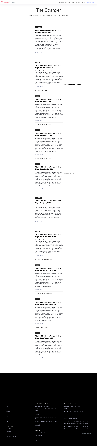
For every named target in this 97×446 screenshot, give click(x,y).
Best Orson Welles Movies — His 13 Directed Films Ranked (48, 31)
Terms (7, 418)
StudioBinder (38, 327)
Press (7, 416)
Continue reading (39, 52)
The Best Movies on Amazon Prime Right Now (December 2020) (48, 235)
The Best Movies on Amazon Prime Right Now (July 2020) (48, 100)
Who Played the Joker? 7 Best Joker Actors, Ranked (76, 423)
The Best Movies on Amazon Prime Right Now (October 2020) (48, 168)
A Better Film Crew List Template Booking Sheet (46, 421)
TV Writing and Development (70, 408)
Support (7, 408)
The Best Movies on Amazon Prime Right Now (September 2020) (48, 303)
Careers (7, 433)
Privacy (7, 421)
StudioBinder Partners (11, 436)
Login (83, 2)
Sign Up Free (90, 2)
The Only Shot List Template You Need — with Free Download (46, 413)
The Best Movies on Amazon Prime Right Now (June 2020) (48, 134)
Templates (8, 413)
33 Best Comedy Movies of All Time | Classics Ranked (76, 428)
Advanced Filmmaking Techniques (72, 406)
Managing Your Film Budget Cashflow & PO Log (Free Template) (47, 417)
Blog (7, 406)
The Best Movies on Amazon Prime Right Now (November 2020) (48, 269)
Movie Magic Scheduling (40, 432)
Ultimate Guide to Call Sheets (42, 406)
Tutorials (8, 411)
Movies (37, 62)
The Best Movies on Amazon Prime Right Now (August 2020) (48, 337)
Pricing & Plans (9, 428)
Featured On (8, 431)
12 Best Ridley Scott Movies (70, 418)
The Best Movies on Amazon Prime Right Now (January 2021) (48, 66)
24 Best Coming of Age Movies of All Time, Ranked (76, 426)
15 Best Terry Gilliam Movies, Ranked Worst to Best (76, 421)
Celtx (36, 440)
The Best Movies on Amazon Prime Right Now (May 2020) (48, 202)
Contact (7, 438)
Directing (38, 27)
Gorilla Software (38, 435)
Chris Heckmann (39, 56)
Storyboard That (38, 438)
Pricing (78, 2)
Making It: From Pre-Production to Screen (73, 411)
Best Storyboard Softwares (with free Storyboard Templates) (46, 424)
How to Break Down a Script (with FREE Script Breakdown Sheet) (48, 409)
